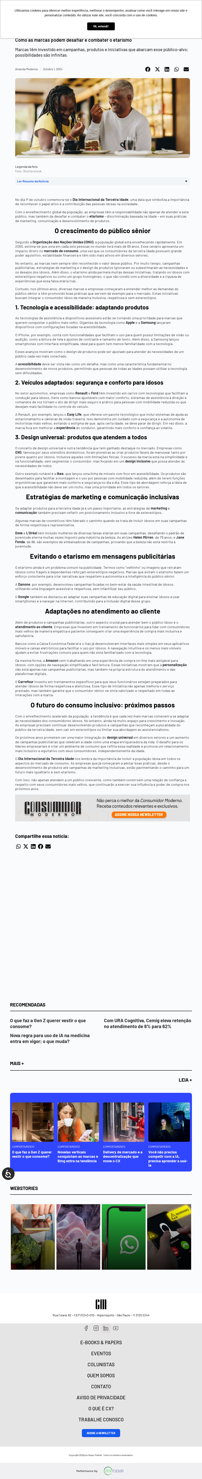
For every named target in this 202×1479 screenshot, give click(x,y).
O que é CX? (101, 1408)
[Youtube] (116, 1328)
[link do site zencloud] (114, 1471)
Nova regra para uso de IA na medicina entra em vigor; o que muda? (50, 1038)
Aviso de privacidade (101, 1397)
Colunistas (101, 1364)
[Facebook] (86, 1328)
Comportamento (23, 1146)
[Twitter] (106, 1328)
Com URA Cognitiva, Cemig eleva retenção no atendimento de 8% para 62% (147, 1023)
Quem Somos (101, 1375)
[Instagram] (96, 1328)
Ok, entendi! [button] (101, 26)
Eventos (101, 1353)
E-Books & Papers (101, 1342)
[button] (148, 69)
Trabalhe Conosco (101, 1419)
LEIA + (185, 1080)
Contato (101, 1386)
